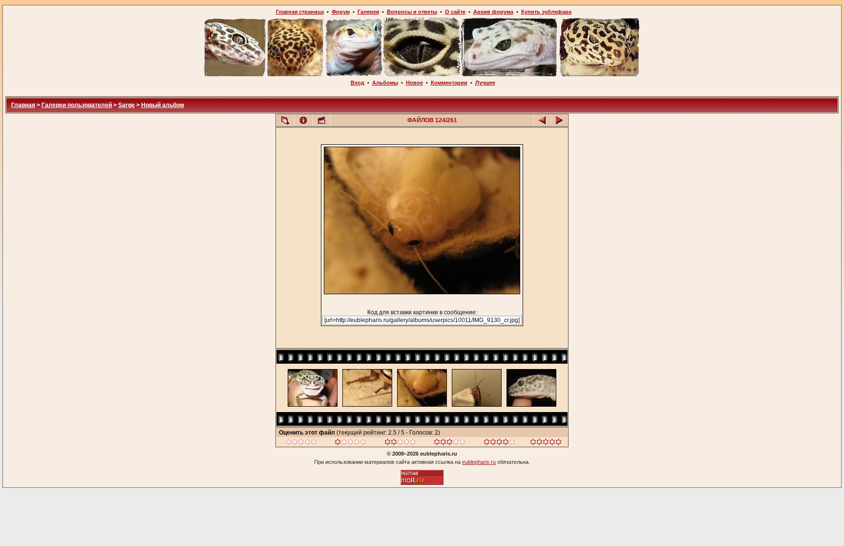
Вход (357, 83)
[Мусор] (301, 443)
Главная (23, 105)
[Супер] (546, 443)
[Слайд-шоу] (321, 120)
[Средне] (400, 443)
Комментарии (449, 83)
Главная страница (300, 12)
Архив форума (493, 12)
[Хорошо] (449, 443)
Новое (414, 83)
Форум (341, 12)
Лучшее (485, 83)
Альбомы (385, 83)
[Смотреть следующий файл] (559, 120)
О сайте (455, 12)
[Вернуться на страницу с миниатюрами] (285, 120)
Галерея (368, 12)
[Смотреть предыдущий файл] (542, 120)
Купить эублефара (546, 12)
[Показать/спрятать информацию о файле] (303, 120)
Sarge (126, 105)
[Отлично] (499, 443)
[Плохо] (350, 443)
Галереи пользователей (77, 105)
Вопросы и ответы (412, 12)
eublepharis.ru (479, 462)
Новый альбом (162, 105)
